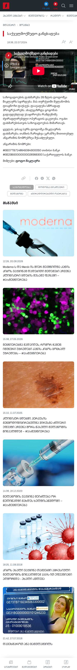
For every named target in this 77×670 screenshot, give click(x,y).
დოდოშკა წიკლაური (51, 187)
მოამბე (24, 25)
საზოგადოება (22, 187)
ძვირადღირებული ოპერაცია (49, 194)
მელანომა (16, 194)
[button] (14, 15)
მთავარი (9, 25)
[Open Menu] (71, 6)
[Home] (6, 5)
